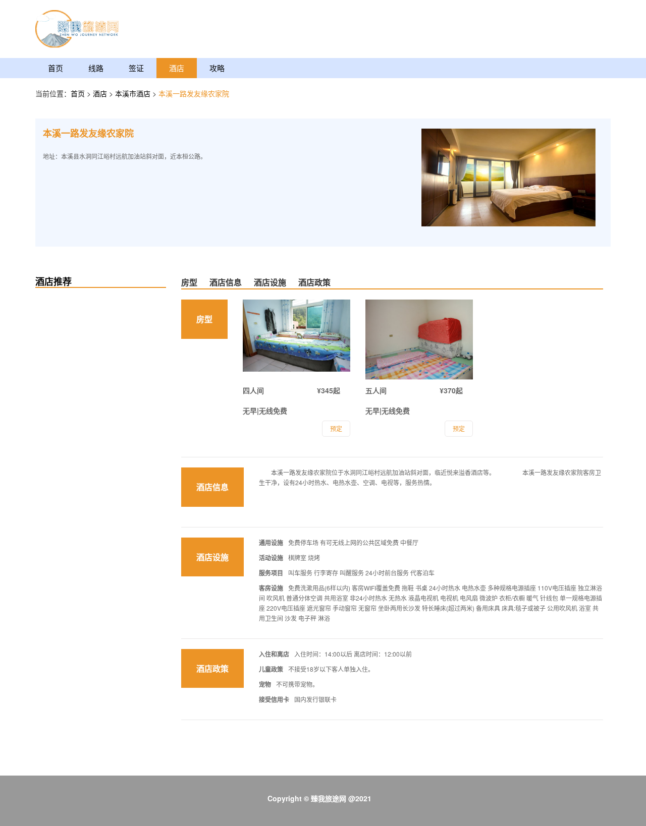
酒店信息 (225, 282)
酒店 (176, 68)
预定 (336, 428)
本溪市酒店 (133, 93)
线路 (95, 68)
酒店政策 (314, 282)
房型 (189, 282)
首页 (55, 68)
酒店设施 (270, 282)
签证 (136, 68)
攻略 (217, 68)
